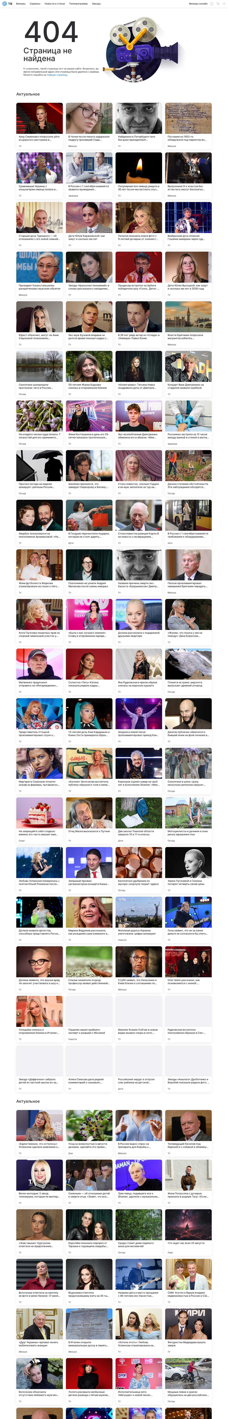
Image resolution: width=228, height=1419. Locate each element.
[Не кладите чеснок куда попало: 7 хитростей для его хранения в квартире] (39, 423)
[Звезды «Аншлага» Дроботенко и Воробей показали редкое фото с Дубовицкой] (188, 1068)
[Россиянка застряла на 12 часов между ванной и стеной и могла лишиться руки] (188, 423)
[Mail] (4, 3)
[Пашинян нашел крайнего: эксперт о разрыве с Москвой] (89, 1019)
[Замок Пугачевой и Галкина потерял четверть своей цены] (188, 870)
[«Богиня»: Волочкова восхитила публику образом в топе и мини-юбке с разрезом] (89, 771)
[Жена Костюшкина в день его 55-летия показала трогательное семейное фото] (89, 423)
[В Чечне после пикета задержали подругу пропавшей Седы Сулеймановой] (89, 126)
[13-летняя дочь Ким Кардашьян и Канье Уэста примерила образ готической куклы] (89, 721)
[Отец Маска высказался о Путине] (89, 820)
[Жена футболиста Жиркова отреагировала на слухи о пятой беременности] (39, 572)
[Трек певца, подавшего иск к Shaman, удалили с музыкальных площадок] (139, 1282)
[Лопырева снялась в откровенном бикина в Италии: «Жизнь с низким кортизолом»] (39, 1019)
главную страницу (57, 74)
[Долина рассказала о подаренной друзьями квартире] (139, 622)
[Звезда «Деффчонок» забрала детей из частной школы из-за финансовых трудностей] (39, 1068)
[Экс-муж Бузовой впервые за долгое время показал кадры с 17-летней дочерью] (89, 324)
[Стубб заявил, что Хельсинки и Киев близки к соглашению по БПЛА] (139, 969)
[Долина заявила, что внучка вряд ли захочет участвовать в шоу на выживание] (39, 969)
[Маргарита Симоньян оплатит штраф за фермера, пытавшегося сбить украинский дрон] (39, 771)
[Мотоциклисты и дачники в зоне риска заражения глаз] (188, 820)
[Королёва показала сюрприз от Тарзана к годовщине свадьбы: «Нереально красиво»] (89, 1331)
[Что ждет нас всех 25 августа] (188, 1331)
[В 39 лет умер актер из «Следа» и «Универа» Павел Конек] (139, 324)
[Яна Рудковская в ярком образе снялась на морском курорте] (139, 672)
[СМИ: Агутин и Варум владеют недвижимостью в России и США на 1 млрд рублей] (188, 1381)
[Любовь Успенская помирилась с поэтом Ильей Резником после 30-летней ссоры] (39, 870)
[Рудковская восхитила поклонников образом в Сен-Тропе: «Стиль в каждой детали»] (188, 1019)
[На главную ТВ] (9, 3)
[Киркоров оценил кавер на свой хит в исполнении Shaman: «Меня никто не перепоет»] (139, 771)
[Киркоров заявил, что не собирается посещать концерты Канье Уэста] (89, 1168)
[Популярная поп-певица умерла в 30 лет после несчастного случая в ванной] (139, 175)
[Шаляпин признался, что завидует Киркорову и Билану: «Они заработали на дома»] (89, 473)
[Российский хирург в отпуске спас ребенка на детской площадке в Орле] (139, 1068)
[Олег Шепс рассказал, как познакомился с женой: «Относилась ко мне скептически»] (188, 969)
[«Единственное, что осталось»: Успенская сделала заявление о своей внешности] (39, 1232)
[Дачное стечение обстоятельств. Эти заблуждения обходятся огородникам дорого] (188, 473)
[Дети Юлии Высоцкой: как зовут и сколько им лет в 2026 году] (188, 275)
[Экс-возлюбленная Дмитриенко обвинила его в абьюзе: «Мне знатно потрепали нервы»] (139, 423)
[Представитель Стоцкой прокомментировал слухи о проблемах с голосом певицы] (39, 721)
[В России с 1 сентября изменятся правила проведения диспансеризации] (89, 175)
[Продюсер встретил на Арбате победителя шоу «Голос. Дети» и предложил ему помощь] (139, 275)
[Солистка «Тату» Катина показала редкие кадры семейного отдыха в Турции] (89, 672)
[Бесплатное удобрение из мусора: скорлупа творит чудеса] (139, 870)
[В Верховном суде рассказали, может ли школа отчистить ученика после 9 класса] (188, 1118)
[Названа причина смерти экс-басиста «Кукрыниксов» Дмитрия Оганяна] (139, 572)
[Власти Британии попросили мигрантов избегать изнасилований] (188, 324)
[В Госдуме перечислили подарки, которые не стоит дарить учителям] (89, 523)
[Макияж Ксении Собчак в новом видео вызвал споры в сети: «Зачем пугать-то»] (139, 1019)
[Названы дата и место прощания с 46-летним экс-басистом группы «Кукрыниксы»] (139, 1381)
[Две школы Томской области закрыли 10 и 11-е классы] (139, 820)
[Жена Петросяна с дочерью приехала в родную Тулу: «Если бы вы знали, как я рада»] (188, 1282)
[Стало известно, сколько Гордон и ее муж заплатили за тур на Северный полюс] (139, 473)
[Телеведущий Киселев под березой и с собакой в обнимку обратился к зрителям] (188, 1232)
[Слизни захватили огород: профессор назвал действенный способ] (89, 969)
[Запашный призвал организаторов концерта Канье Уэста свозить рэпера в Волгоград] (89, 870)
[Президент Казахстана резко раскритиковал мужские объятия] (39, 275)
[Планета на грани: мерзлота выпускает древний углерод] (188, 672)
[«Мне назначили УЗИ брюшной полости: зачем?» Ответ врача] (89, 1118)
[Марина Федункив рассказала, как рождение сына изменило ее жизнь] (89, 920)
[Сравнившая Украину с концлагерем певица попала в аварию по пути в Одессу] (39, 175)
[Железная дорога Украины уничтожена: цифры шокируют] (139, 920)
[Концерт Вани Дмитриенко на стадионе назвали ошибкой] (188, 374)
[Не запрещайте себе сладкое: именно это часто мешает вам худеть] (39, 820)
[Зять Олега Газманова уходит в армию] (139, 1168)
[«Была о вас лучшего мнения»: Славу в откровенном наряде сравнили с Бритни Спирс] (89, 622)
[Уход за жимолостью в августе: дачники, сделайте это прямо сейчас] (89, 1232)
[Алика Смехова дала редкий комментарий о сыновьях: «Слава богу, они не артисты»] (89, 1068)
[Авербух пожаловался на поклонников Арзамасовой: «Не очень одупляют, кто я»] (39, 523)
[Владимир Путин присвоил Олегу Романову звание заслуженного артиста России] (139, 1118)
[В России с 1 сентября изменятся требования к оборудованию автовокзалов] (188, 523)
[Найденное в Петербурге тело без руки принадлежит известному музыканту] (139, 126)
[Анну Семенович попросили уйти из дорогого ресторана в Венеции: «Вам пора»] (39, 126)
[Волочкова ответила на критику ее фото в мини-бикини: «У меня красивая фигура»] (39, 1381)
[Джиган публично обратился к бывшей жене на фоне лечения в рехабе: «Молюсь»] (188, 721)
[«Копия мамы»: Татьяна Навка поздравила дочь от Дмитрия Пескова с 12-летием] (139, 374)
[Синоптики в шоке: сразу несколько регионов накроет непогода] (188, 771)
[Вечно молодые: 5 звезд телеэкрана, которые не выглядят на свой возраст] (39, 1282)
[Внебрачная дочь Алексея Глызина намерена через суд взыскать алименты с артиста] (188, 225)
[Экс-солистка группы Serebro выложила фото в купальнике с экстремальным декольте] (39, 1168)
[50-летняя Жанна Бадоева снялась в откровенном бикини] (89, 374)
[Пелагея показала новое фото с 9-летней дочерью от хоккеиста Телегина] (139, 225)
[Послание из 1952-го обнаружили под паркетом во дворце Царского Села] (188, 126)
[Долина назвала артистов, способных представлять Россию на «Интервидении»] (39, 920)
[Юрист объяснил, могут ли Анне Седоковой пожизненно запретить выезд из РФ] (39, 324)
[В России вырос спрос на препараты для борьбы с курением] (139, 1232)
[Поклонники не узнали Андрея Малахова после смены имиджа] (89, 572)
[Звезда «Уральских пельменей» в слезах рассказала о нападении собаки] (89, 275)
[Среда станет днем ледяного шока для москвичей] (139, 1331)
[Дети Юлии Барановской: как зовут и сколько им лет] (89, 225)
